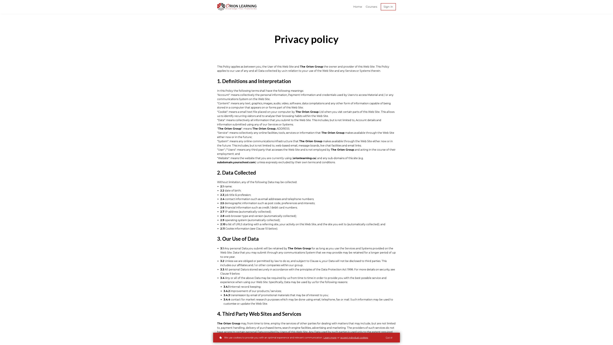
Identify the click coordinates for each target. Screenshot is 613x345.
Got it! (389, 337)
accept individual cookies (354, 337)
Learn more (330, 337)
